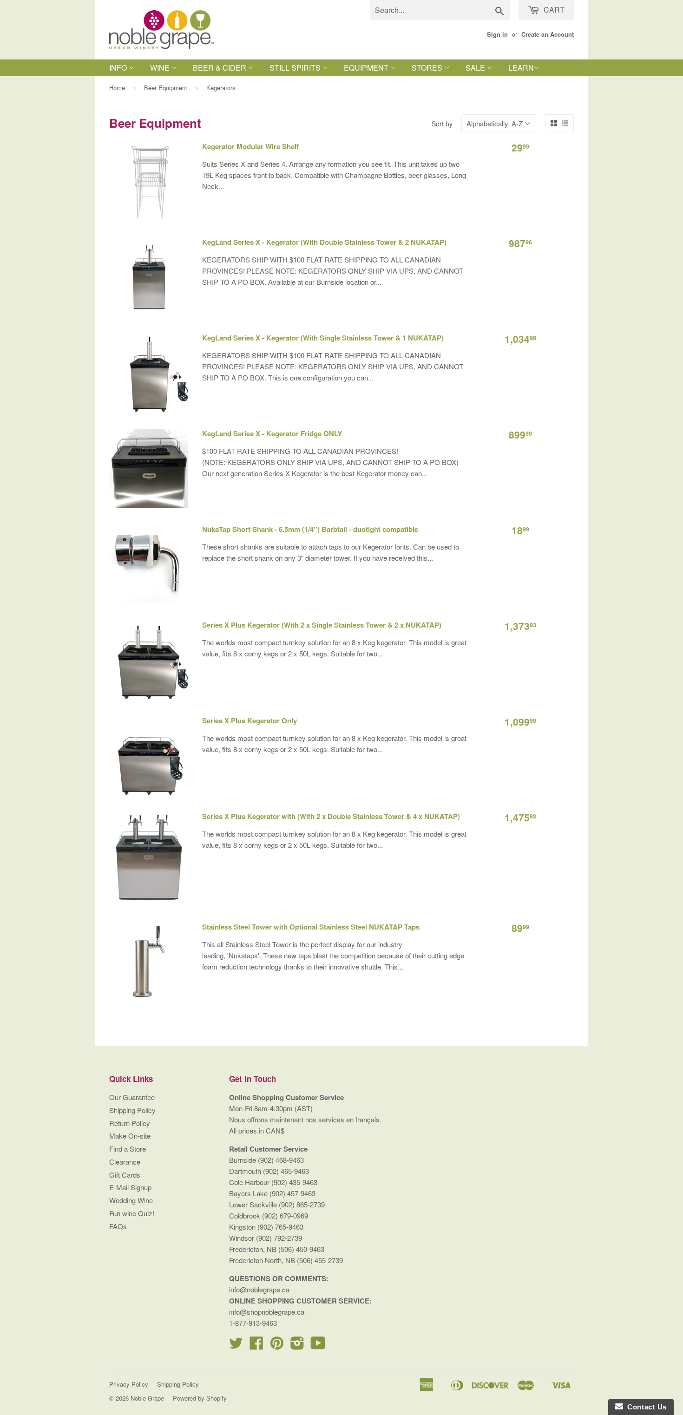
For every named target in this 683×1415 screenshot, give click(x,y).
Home (117, 87)
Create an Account (547, 34)
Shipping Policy (132, 1110)
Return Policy (129, 1123)
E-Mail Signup (130, 1187)
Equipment (367, 67)
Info (119, 67)
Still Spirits (295, 67)
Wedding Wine (131, 1200)
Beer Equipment (165, 87)
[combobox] (440, 10)
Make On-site (130, 1135)
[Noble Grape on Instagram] (297, 1345)
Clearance (124, 1161)
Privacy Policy (128, 1384)
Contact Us (645, 1407)
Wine (160, 67)
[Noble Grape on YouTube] (318, 1345)
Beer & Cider (220, 67)
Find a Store (127, 1148)
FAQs (118, 1226)
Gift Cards (124, 1174)
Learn (521, 67)
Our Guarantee (132, 1097)
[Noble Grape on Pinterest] (277, 1345)
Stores (428, 67)
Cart (553, 9)
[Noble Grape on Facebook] (256, 1345)
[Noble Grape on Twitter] (236, 1345)
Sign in (497, 34)
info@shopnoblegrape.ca (266, 1312)
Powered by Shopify (200, 1398)
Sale (476, 67)
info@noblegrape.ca (259, 1289)
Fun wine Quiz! (131, 1213)
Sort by (442, 123)
